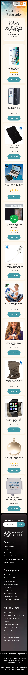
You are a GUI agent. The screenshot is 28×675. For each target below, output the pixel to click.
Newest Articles (8, 612)
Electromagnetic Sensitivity (12, 624)
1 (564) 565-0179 (9, 546)
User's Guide (8, 590)
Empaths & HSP (8, 634)
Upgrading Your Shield (10, 596)
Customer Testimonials (11, 584)
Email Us (6, 550)
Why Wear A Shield (9, 578)
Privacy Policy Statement (11, 553)
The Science (7, 587)
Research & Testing (9, 581)
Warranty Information (10, 556)
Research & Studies (9, 631)
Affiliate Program (9, 562)
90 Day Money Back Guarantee (13, 559)
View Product (14, 79)
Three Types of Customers (12, 599)
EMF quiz (16, 3)
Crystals (6, 621)
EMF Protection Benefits (11, 637)
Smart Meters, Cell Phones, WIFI (14, 615)
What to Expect (8, 575)
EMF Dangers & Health (11, 628)
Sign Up (21, 524)
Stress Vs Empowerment (11, 640)
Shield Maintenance (10, 593)
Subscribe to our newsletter (14, 521)
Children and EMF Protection (12, 618)
